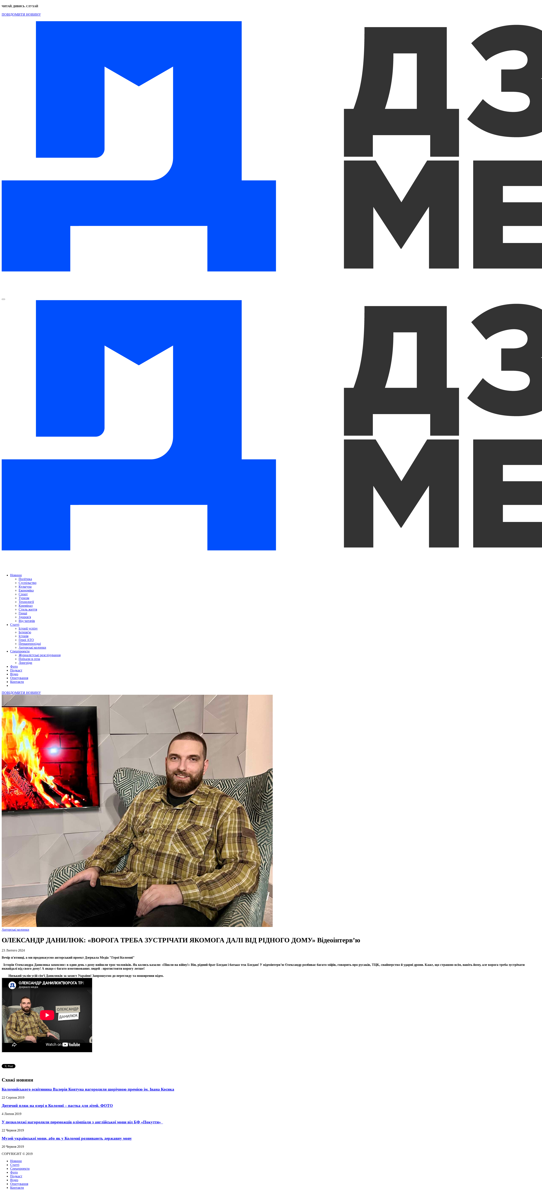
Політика (25, 579)
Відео (14, 674)
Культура (25, 586)
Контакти (17, 682)
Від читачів (27, 621)
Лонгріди (25, 662)
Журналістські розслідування (40, 655)
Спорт (23, 594)
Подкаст (16, 670)
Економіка (26, 590)
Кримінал (26, 605)
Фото (14, 666)
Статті (14, 624)
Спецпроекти (20, 651)
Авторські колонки (32, 647)
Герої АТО (26, 640)
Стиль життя (28, 609)
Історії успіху (28, 628)
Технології (26, 602)
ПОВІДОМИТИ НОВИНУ (21, 14)
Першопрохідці (30, 643)
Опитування (19, 678)
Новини (16, 575)
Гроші (23, 613)
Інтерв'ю (25, 632)
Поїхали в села (29, 659)
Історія (23, 636)
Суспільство (27, 583)
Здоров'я (25, 617)
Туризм (24, 598)
